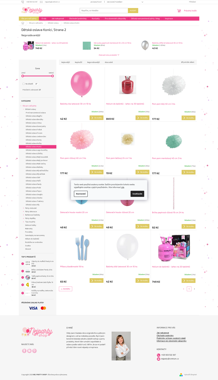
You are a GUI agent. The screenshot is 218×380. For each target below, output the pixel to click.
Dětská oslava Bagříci (34, 116)
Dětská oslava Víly (32, 204)
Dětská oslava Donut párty (36, 126)
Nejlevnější (65, 62)
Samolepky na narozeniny (35, 235)
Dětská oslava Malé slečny (36, 164)
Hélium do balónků (32, 239)
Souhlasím (137, 193)
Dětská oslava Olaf (33, 177)
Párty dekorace (31, 211)
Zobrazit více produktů (108, 55)
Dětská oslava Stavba (34, 198)
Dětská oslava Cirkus (34, 123)
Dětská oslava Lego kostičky (37, 150)
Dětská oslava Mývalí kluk (35, 174)
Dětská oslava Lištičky (34, 153)
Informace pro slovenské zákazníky (171, 341)
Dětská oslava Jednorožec (36, 136)
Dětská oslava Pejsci (33, 191)
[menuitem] (29, 19)
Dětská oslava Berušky (34, 119)
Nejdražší (78, 62)
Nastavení (81, 193)
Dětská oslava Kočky (34, 143)
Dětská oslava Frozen (34, 133)
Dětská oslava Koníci (33, 146)
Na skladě (31, 84)
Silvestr (28, 249)
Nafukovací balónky (32, 215)
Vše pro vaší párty (29, 106)
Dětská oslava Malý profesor (37, 160)
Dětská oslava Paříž (33, 181)
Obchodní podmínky (114, 2)
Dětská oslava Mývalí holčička (37, 170)
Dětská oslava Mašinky (34, 167)
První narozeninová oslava (36, 112)
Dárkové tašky (30, 225)
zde (122, 187)
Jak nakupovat (96, 2)
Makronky (29, 228)
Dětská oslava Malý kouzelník (37, 157)
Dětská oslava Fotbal (34, 129)
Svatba (28, 245)
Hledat (133, 10)
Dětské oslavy (30, 109)
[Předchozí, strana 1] (189, 289)
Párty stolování (31, 208)
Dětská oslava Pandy (33, 184)
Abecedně (109, 62)
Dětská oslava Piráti (33, 187)
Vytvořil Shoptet (190, 375)
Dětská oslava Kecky (34, 140)
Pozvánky (29, 232)
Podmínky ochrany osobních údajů (171, 338)
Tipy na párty (30, 222)
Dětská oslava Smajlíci (34, 194)
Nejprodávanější (93, 62)
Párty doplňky (30, 218)
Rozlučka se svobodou (34, 242)
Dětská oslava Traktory (35, 201)
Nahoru (66, 289)
